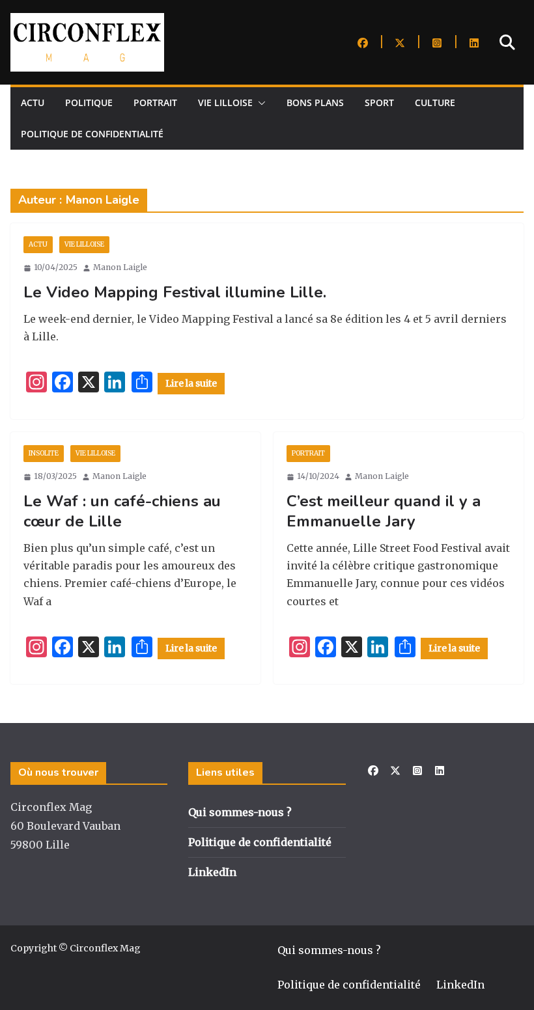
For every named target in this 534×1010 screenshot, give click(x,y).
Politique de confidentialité (92, 134)
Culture (435, 102)
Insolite (44, 453)
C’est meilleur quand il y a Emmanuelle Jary (384, 511)
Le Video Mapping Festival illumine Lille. (174, 292)
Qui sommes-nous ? (240, 812)
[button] (259, 103)
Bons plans (315, 102)
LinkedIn (212, 872)
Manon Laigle (120, 267)
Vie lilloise (225, 102)
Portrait (155, 102)
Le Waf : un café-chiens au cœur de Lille (122, 511)
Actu (32, 102)
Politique (89, 102)
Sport (379, 102)
